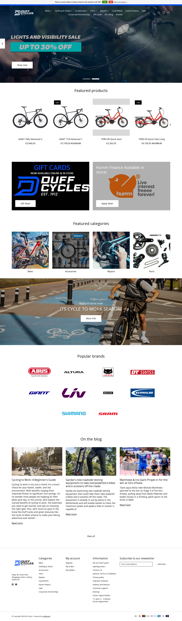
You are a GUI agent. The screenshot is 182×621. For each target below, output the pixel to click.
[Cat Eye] (108, 372)
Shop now (22, 65)
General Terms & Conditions (104, 573)
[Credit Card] (139, 616)
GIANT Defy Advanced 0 (30, 139)
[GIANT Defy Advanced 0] (30, 117)
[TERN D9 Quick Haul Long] (151, 117)
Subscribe (162, 564)
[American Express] (159, 616)
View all (91, 536)
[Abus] (39, 372)
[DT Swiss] (142, 372)
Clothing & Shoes (46, 566)
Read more (17, 523)
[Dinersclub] (163, 616)
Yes (105, 2)
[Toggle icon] (159, 13)
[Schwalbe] (142, 393)
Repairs (111, 271)
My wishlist (70, 570)
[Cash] (135, 616)
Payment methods (100, 581)
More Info (91, 318)
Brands (119, 14)
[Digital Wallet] (153, 616)
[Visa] (148, 616)
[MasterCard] (143, 616)
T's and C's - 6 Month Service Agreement (101, 600)
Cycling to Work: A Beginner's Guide (34, 480)
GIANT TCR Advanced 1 (70, 139)
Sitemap (96, 591)
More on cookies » (120, 2)
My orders (70, 566)
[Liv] (73, 393)
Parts (151, 271)
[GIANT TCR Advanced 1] (70, 117)
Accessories (70, 271)
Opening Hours (99, 566)
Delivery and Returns (101, 584)
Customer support (100, 588)
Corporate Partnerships (79, 14)
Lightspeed (46, 616)
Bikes (30, 271)
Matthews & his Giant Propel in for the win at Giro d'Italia (144, 481)
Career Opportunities (101, 595)
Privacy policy (98, 577)
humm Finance (132, 11)
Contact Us (97, 570)
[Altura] (73, 372)
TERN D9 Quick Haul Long (152, 139)
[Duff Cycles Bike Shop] (23, 13)
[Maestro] (167, 616)
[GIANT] (39, 393)
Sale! (144, 11)
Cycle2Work (117, 11)
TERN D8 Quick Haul (111, 139)
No (111, 2)
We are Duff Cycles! (101, 563)
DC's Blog (109, 14)
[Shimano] (73, 413)
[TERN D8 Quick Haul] (111, 117)
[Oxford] (108, 393)
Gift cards (97, 14)
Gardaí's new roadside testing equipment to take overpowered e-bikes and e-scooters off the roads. (90, 483)
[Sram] (108, 413)
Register (69, 563)
